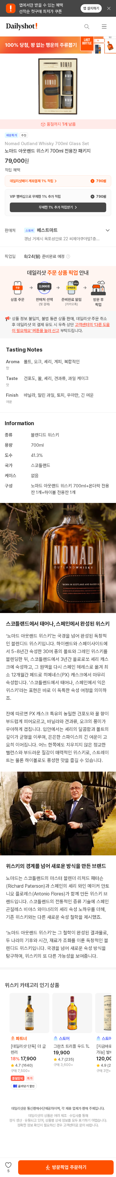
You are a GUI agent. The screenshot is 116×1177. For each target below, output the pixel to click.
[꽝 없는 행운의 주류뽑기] (58, 45)
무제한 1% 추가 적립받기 (56, 207)
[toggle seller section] (107, 230)
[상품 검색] (86, 26)
